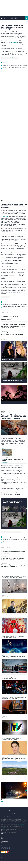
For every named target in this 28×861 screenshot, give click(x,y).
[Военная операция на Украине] (14, 798)
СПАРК (2, 833)
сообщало (23, 493)
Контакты (2, 809)
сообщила (5, 216)
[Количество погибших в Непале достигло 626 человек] (7, 456)
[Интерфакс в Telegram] (4, 848)
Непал (2, 532)
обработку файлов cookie (22, 824)
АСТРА (2, 838)
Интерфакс (14, 18)
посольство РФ (16, 532)
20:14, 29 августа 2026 (5, 77)
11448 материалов (5, 801)
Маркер (2, 837)
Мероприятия (10, 810)
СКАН (2, 842)
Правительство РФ (5, 297)
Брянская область (5, 149)
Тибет (10, 532)
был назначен (14, 42)
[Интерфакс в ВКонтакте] (6, 848)
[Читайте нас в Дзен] (2, 848)
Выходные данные (4, 855)
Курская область (16, 146)
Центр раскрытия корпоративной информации (8, 845)
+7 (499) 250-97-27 (13, 827)
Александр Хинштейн (6, 146)
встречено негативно (15, 50)
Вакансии (20, 809)
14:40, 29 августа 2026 (5, 412)
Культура (3, 22)
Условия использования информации (8, 854)
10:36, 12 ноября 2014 (5, 23)
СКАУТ (2, 836)
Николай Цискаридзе (6, 57)
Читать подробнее (12, 461)
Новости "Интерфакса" (4, 841)
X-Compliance (3, 834)
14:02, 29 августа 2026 (5, 201)
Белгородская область (16, 149)
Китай (7, 532)
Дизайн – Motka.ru (4, 857)
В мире (3, 411)
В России (3, 76)
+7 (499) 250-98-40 (4, 827)
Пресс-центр (15, 809)
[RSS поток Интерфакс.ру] (8, 848)
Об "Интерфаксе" (8, 809)
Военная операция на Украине (9, 800)
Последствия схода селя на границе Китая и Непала (12, 502)
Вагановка (14, 57)
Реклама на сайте (4, 810)
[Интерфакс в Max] (9, 848)
